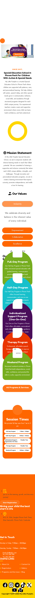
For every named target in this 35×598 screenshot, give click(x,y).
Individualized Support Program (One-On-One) (17, 316)
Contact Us (25, 564)
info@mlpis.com (12, 2)
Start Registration (10, 503)
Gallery (24, 568)
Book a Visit (18, 54)
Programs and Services (11, 572)
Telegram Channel (9, 7)
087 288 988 (9, 557)
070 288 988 (12, 4)
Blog (23, 572)
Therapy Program (17, 342)
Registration (6, 568)
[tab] (17, 204)
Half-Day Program (17, 287)
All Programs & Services (17, 387)
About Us (5, 564)
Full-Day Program (17, 261)
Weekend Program (17, 362)
